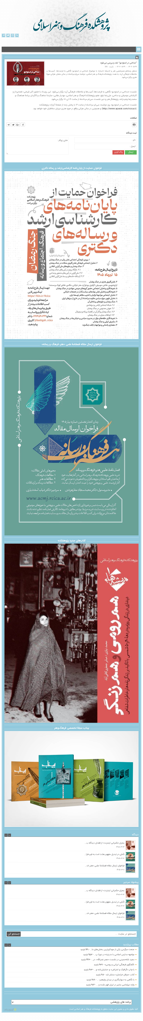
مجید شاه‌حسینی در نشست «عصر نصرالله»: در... (113, 970)
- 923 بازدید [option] (109, 980)
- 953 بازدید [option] (108, 965)
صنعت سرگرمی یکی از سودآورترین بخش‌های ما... (112, 959)
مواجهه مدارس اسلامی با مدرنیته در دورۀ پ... (114, 965)
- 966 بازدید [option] (108, 954)
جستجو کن (14, 934)
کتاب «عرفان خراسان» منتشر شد (120, 985)
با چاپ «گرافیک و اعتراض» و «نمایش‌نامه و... (114, 980)
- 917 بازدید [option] (115, 985)
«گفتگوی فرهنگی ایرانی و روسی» (119, 975)
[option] (71, 845)
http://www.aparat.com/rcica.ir (119, 108)
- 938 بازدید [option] (114, 975)
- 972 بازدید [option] (108, 949)
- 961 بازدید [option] (107, 959)
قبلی (9, 632)
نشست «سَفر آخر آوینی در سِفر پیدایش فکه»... (113, 954)
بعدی (134, 631)
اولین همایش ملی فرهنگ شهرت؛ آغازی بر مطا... (113, 949)
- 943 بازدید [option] (107, 970)
